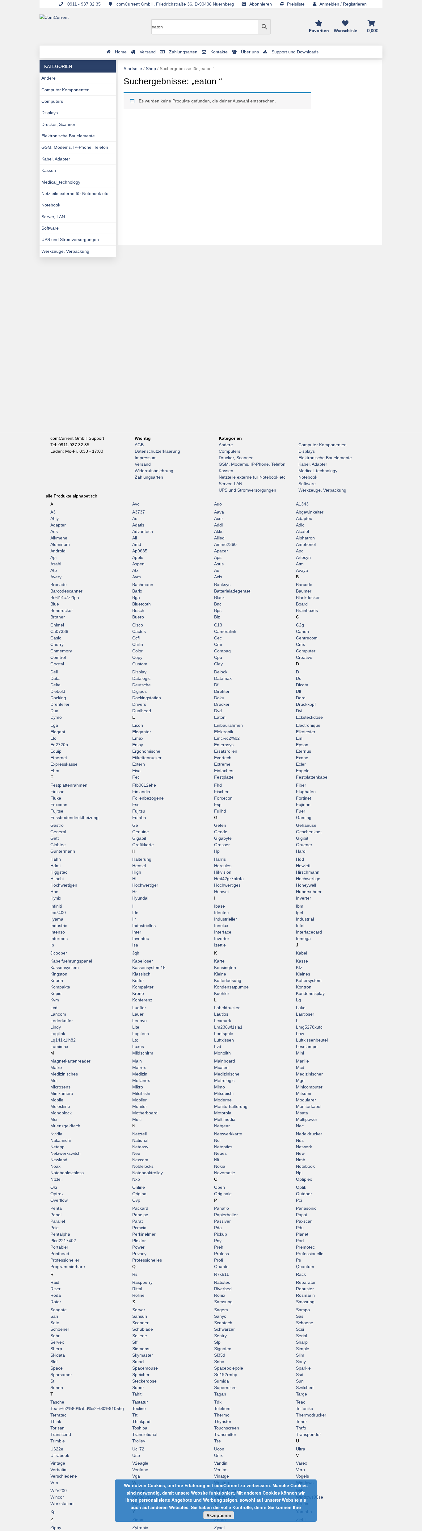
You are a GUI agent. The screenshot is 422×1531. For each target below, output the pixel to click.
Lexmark (222, 1020)
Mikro (137, 1086)
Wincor (57, 1497)
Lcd (53, 1007)
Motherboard (145, 1112)
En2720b (59, 744)
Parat (137, 1221)
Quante (221, 1266)
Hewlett (303, 865)
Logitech (140, 1033)
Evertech (222, 757)
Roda (55, 1295)
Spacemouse (145, 1368)
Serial (301, 1335)
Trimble (57, 1440)
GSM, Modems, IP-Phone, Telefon (74, 147)
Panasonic (306, 1208)
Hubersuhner (309, 891)
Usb (136, 1455)
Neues (220, 1153)
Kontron (303, 986)
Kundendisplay (310, 993)
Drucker (222, 704)
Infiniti (56, 906)
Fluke (55, 798)
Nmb (300, 1159)
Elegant (57, 731)
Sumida (221, 1381)
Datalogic (141, 678)
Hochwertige (308, 878)
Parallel (57, 1221)
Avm (136, 576)
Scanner (140, 1322)
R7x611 (221, 1274)
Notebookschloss (67, 1172)
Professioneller (64, 1260)
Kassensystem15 (149, 967)
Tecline (139, 1408)
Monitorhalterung (230, 1106)
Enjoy (137, 744)
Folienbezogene (148, 798)
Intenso (57, 932)
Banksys (222, 584)
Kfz (299, 967)
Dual (54, 710)
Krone (138, 993)
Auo (218, 503)
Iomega (303, 938)
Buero (138, 616)
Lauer (138, 1014)
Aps (218, 557)
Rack (301, 1274)
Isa (135, 944)
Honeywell (306, 885)
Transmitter (225, 1434)
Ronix (219, 1295)
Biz (217, 616)
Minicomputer (309, 1086)
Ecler (301, 764)
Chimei (57, 624)
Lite (135, 1027)
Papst (301, 1214)
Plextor (139, 1240)
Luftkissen (224, 1040)
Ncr (217, 1140)
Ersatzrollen (225, 751)
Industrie (58, 925)
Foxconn (58, 804)
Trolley (138, 1440)
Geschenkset (309, 831)
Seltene (139, 1335)
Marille (302, 1061)
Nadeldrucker (309, 1133)
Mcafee (221, 1067)
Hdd (300, 859)
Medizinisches (64, 1073)
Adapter (58, 524)
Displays (49, 112)
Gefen (220, 825)
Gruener (304, 844)
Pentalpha (60, 1234)
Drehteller (60, 704)
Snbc (219, 1361)
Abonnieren (260, 4)
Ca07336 (59, 631)
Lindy (55, 1027)
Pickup (220, 1234)
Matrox (139, 1067)
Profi (218, 1260)
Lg (298, 999)
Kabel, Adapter (55, 158)
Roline (138, 1295)
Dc (298, 678)
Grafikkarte (143, 844)
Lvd (217, 1046)
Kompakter (143, 986)
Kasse (302, 961)
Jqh (135, 953)
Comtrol (58, 657)
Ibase (219, 906)
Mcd (300, 1067)
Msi (53, 1119)
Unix (218, 1455)
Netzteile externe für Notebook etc (74, 193)
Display (139, 671)
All (134, 537)
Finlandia (141, 791)
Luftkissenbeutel (312, 1040)
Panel (55, 1214)
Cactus (139, 631)
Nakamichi (60, 1140)
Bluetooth (141, 603)
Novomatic (224, 1172)
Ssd (299, 1374)
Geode (220, 831)
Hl (134, 878)
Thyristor (222, 1421)
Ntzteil (56, 1179)
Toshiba (139, 1427)
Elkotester (305, 731)
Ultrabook (59, 1455)
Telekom (222, 1408)
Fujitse (56, 811)
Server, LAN (53, 216)
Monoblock (61, 1112)
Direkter (222, 691)
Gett (54, 838)
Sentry (220, 1335)
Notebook (50, 204)
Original (139, 1193)
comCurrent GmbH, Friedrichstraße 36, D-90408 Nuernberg (174, 4)
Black (219, 597)
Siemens (140, 1348)
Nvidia (56, 1133)
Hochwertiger (145, 885)
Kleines (303, 973)
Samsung (223, 1301)
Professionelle (309, 1253)
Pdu (300, 1227)
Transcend (60, 1434)
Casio (55, 637)
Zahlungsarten (149, 477)
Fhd (218, 785)
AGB (139, 444)
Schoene (304, 1322)
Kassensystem (64, 967)
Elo (53, 738)
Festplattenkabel (312, 777)
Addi (218, 524)
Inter (136, 932)
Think (55, 1421)
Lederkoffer (61, 1020)
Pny (218, 1240)
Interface (222, 932)
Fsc (135, 804)
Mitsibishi (141, 1093)
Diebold (57, 691)
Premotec (305, 1247)
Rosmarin (305, 1295)
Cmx (300, 644)
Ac (134, 518)
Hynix (55, 898)
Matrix (56, 1067)
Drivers (139, 704)
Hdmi (55, 865)
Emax (137, 738)
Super (138, 1387)
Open (219, 1187)
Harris (220, 859)
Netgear (222, 1125)
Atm (300, 563)
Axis (218, 576)
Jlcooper (58, 953)
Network (304, 1146)
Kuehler (221, 993)
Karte (219, 961)
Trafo (301, 1427)
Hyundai (140, 898)
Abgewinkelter (309, 512)
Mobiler (139, 1099)
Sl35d (219, 1355)
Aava (219, 512)
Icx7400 (58, 912)
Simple (302, 1348)
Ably (54, 518)
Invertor (221, 938)
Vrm (54, 1482)
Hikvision (222, 872)
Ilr (134, 919)
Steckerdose (144, 1381)
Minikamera (61, 1093)
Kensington (225, 967)
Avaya (302, 570)
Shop (151, 68)
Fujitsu (138, 811)
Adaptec (304, 518)
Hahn (55, 859)
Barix (137, 591)
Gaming (303, 817)
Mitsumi (303, 1093)
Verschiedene (63, 1476)
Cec (218, 637)
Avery (55, 576)
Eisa (136, 770)
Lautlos (221, 1014)
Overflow (59, 1200)
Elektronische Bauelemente (68, 135)
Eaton (220, 717)
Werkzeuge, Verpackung (65, 251)
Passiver (222, 1221)
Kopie (55, 993)
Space (56, 1368)
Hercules (222, 865)
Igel (299, 912)
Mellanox (141, 1080)
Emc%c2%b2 (227, 738)
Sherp (56, 1348)
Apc (299, 550)
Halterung (141, 859)
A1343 (302, 503)
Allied (219, 537)
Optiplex (304, 1179)
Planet (302, 1234)
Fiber (301, 785)
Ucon (219, 1448)
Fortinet (303, 798)
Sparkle (303, 1368)
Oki (53, 1187)
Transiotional (144, 1434)
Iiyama (56, 919)
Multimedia (224, 1119)
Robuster (305, 1288)
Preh (218, 1247)
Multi (136, 1119)
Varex (301, 1463)
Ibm (299, 906)
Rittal (137, 1288)
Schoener (59, 1329)
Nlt (216, 1159)
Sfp (217, 1342)
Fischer (221, 791)
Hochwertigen (63, 885)
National (140, 1140)
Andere (48, 78)
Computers (52, 101)
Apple (137, 557)
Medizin (139, 1073)
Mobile (56, 1099)
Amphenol (306, 544)
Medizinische (226, 1073)
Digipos (139, 691)
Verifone (140, 1469)
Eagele (303, 770)
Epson (302, 744)
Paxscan (304, 1221)
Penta (56, 1208)
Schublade (142, 1329)
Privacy (139, 1253)
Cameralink (225, 631)
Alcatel (302, 531)
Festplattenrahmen (68, 785)
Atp (53, 570)
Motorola (222, 1112)
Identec (221, 912)
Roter (55, 1301)
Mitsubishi (224, 1093)
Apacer (221, 550)
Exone (302, 757)
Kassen (48, 170)
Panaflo (221, 1208)
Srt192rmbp (225, 1374)
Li (297, 1020)
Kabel (301, 953)
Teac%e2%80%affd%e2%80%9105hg (87, 1408)
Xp (53, 1511)
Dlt (298, 691)
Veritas (220, 1469)
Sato (54, 1322)
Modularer (306, 1099)
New (300, 1153)
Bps (218, 610)
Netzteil (139, 1133)
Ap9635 (139, 550)
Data (55, 678)
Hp (217, 851)
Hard (301, 851)
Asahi (55, 563)
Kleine (220, 973)
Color (137, 650)
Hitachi (57, 878)
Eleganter (141, 731)
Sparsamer (61, 1374)
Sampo (303, 1309)
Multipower (306, 1119)
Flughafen (306, 791)
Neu (136, 1153)
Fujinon (303, 804)
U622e (56, 1448)
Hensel (139, 865)
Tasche (57, 1402)
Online (138, 1187)
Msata (302, 1112)
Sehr (55, 1335)
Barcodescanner (66, 591)
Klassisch (141, 973)
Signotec (222, 1348)
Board (302, 603)
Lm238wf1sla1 (228, 1027)
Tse (217, 1440)
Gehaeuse (306, 825)
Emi (299, 738)
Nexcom (140, 1159)
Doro (301, 697)
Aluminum (60, 544)
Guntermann (62, 851)
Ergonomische (146, 751)
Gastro (57, 825)
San (54, 1316)
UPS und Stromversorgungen (70, 239)
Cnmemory (61, 650)
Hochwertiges (227, 885)
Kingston (58, 973)
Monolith (222, 1052)
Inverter (303, 898)
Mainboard (224, 1061)
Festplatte (224, 777)
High (136, 872)
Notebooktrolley (147, 1172)
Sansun (139, 1316)
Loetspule (223, 1033)
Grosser (222, 844)
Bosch (138, 610)
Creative (304, 657)
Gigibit (302, 838)
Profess (221, 1253)
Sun (300, 1381)
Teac (300, 1402)
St (52, 1381)
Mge (300, 1080)
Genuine (140, 831)
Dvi (299, 710)
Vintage (57, 1463)
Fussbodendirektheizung (74, 817)
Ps (298, 1260)
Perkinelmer (144, 1234)
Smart (138, 1361)
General (58, 831)
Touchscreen (226, 1427)
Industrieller (225, 919)
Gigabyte (223, 838)
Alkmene (58, 537)
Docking (58, 697)
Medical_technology (60, 182)
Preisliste (296, 4)
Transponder (308, 1434)
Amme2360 (225, 544)
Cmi (218, 644)
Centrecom (307, 637)
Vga (136, 1476)
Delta (55, 684)
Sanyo (220, 1316)
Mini (300, 1052)
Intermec (59, 938)
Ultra (300, 1448)
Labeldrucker (227, 1007)
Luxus (138, 1046)
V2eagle (140, 1463)
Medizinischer (309, 1073)
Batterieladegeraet (232, 591)
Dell (54, 671)
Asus (219, 563)
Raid (54, 1282)
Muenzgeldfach (65, 1125)
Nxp (136, 1179)
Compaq (222, 650)
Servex (57, 1342)
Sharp (302, 1342)
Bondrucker (61, 610)
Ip (52, 944)
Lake (301, 1007)
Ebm (54, 770)
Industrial (305, 919)
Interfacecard (309, 932)
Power (138, 1247)
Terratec (58, 1414)
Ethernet (58, 757)
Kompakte (60, 986)
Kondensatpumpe (231, 986)
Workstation (62, 1503)
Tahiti (137, 1394)
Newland (58, 1159)
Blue (54, 603)
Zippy (55, 1527)
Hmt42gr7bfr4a (229, 878)
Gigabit (139, 838)
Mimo (219, 1086)
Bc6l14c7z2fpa (64, 597)
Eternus (303, 751)
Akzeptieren (218, 1515)
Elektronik (223, 731)
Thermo (222, 1414)
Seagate (58, 1309)
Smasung (305, 1301)
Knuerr (57, 980)
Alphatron (305, 537)
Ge (135, 825)
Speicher (141, 1374)
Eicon (137, 725)
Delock (220, 671)
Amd (136, 544)
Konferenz (142, 999)
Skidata (57, 1355)
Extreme (222, 764)
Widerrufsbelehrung (154, 470)
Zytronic (140, 1527)
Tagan (220, 1394)
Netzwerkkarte (228, 1133)
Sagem (221, 1309)
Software (50, 228)
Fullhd (220, 811)
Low (300, 1033)
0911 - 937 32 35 (83, 4)
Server (138, 1309)
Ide (135, 912)
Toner (301, 1421)
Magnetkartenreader (70, 1061)
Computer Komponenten (65, 89)
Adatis (138, 524)
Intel (300, 925)
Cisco (137, 624)
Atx (135, 570)
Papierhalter (226, 1214)
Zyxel (219, 1527)
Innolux (221, 925)
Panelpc (140, 1214)
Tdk (218, 1402)
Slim (300, 1355)
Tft (134, 1414)
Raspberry (142, 1282)
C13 (218, 624)
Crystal (57, 663)
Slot (54, 1361)
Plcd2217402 (63, 1240)
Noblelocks (143, 1166)
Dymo (56, 717)
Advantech (142, 531)
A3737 (138, 512)
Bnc (218, 603)
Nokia (219, 1166)
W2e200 (58, 1490)
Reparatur (306, 1282)
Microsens (60, 1086)
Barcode (304, 584)
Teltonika (304, 1408)
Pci (299, 1200)
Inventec (140, 938)
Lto (135, 1040)
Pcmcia (139, 1227)
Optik (301, 1187)
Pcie (54, 1227)
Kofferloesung (227, 980)
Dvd (218, 710)
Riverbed (223, 1288)
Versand (143, 464)
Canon (302, 631)
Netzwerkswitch (65, 1153)
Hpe (54, 891)
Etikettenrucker (147, 757)
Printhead (59, 1253)
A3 (53, 512)
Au (216, 570)
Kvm (54, 999)
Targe (301, 1394)
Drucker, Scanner (58, 124)
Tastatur (140, 1402)
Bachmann (142, 584)
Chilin (137, 644)
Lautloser (305, 1014)
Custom (139, 663)
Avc (135, 503)
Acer (218, 518)
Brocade (58, 584)
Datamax (223, 678)
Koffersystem (309, 980)
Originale (223, 1193)
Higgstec (58, 872)
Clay (218, 663)
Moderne (223, 1099)
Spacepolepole (228, 1368)
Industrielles (144, 925)
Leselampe (307, 1046)
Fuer (300, 811)
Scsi (300, 1329)
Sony (301, 1361)
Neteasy (140, 1146)
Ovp (136, 1200)
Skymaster (142, 1355)
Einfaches (223, 770)
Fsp (218, 804)
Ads (54, 531)
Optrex (57, 1193)
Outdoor (304, 1193)
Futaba (139, 817)
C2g (300, 624)
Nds (300, 1140)
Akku (219, 531)
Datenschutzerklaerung (157, 451)
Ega (54, 725)
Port (300, 1240)
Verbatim (59, 1469)
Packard (140, 1208)
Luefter (139, 1007)
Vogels (302, 1476)
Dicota (302, 684)
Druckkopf (306, 704)
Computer (305, 650)
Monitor (139, 1106)
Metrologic (224, 1080)
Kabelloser (142, 961)
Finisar (57, 791)
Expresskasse (64, 764)
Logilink (57, 1033)
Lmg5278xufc (309, 1027)
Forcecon (223, 798)
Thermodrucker (311, 1414)
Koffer (138, 980)
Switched (305, 1387)
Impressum (146, 457)
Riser (55, 1288)
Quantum (305, 1266)
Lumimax (59, 1046)
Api (53, 557)
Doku (219, 697)
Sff (134, 1342)
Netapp (57, 1146)
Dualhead (141, 710)
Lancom (58, 1014)
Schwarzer (224, 1329)
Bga (136, 597)
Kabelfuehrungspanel (71, 961)
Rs (134, 1274)
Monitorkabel (308, 1106)
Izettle (220, 944)
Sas (299, 1316)
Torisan (57, 1427)
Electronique (308, 725)
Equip (55, 751)
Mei (53, 1080)
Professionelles (147, 1260)
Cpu (218, 657)
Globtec (57, 844)
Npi (299, 1172)
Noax (55, 1166)
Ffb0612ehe (144, 785)
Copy (137, 657)
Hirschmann (307, 872)
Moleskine (60, 1106)
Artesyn (303, 557)
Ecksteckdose (309, 717)
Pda (218, 1227)
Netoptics (223, 1146)
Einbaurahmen (228, 725)
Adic (300, 524)
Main (137, 1061)
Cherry (57, 644)
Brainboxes (307, 610)
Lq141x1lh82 (63, 1040)
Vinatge (221, 1476)
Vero (300, 1469)
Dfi (216, 684)
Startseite (133, 68)
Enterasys (224, 744)
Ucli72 (138, 1448)
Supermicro (225, 1387)
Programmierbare (67, 1266)
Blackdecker (308, 597)
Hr (134, 891)
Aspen (138, 563)
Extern (138, 764)
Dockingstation (146, 697)
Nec (300, 1125)
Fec (136, 777)
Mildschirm (142, 1052)
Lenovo (139, 1020)
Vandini (221, 1463)
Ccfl (136, 637)
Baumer (303, 591)
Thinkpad (141, 1421)
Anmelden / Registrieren (343, 4)
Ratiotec (222, 1282)
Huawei (221, 891)
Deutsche (141, 684)
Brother (57, 616)
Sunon (56, 1387)
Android (57, 550)
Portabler (59, 1247)
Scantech (223, 1322)
